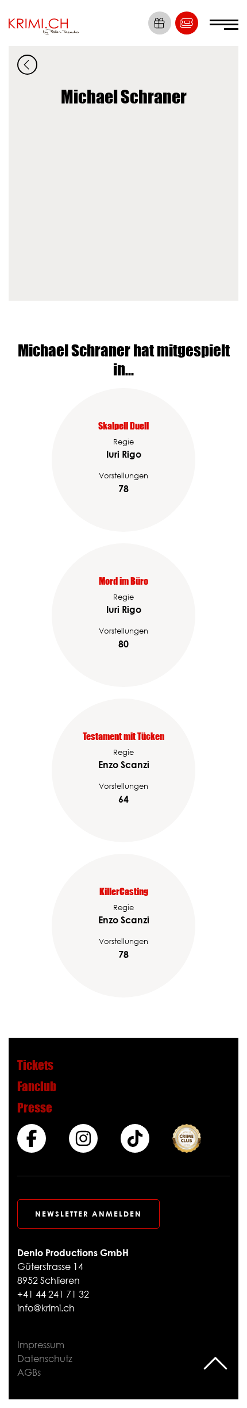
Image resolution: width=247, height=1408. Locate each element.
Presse (34, 1107)
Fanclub (36, 1086)
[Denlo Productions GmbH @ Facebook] (31, 1138)
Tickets (35, 1065)
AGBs (29, 1372)
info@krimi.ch (46, 1308)
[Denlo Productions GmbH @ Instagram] (83, 1138)
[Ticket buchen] (186, 22)
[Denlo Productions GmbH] (44, 23)
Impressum (40, 1345)
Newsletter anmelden (88, 1213)
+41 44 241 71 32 (53, 1294)
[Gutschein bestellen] (159, 22)
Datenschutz (44, 1358)
